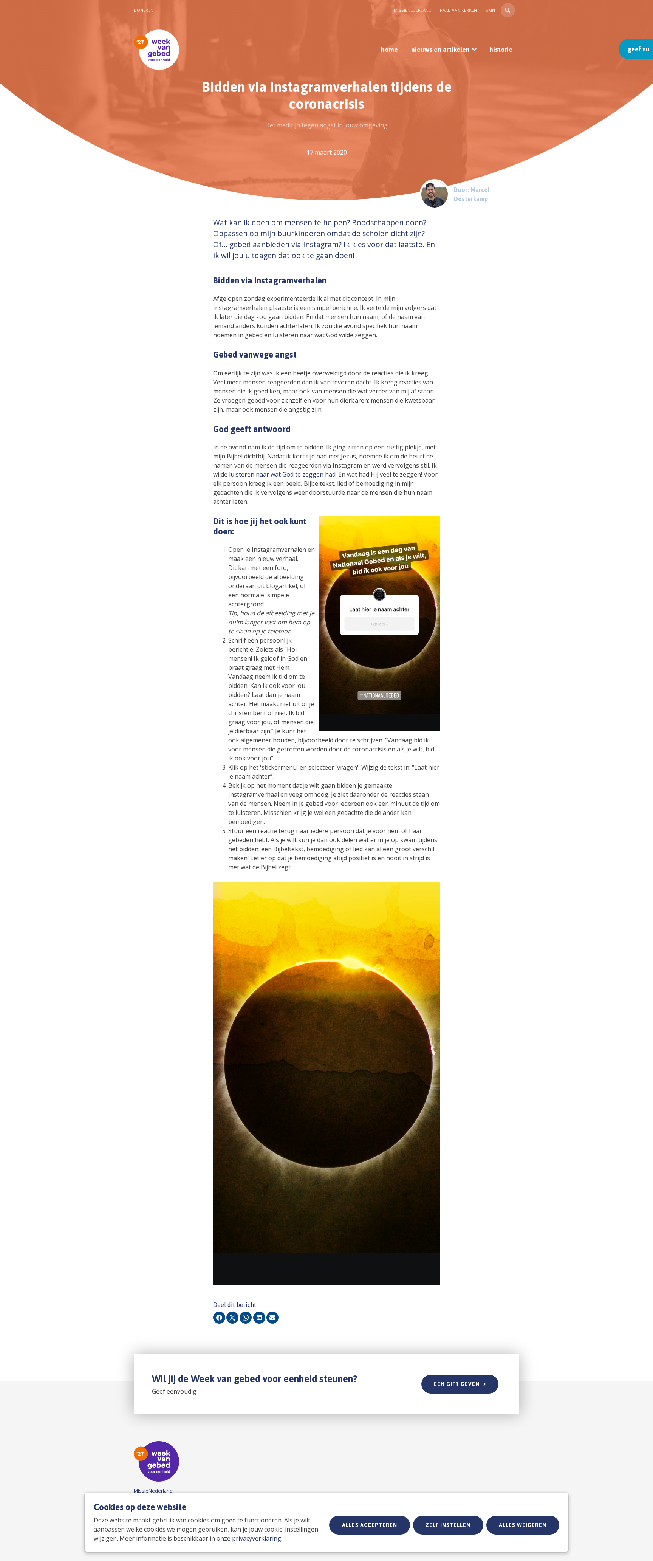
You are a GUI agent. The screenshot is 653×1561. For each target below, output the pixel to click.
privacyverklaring (256, 1538)
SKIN (490, 10)
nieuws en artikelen (440, 49)
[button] (508, 10)
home (389, 49)
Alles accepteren (369, 1525)
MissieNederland (413, 10)
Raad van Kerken (458, 10)
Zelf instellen (448, 1525)
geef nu (638, 49)
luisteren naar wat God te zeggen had (282, 474)
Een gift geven (457, 1384)
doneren (143, 10)
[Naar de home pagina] (156, 49)
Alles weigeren (522, 1525)
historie (500, 49)
